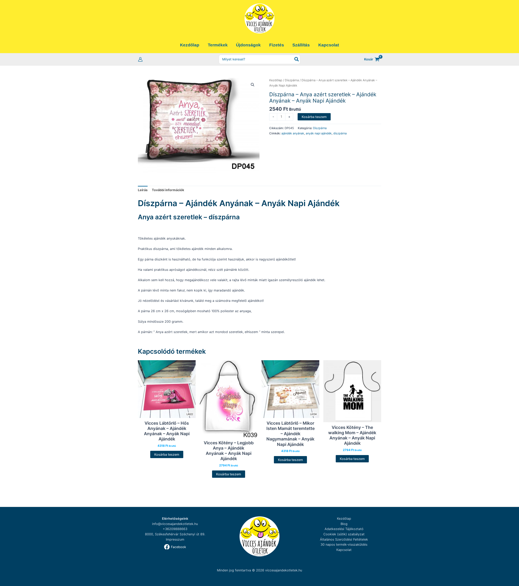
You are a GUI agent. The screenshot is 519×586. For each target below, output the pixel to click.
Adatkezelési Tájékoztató (344, 529)
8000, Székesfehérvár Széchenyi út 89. (175, 534)
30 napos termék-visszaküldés (344, 544)
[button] (252, 84)
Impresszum (175, 539)
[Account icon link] (140, 59)
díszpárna (340, 133)
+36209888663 (175, 529)
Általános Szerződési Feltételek (344, 539)
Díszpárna (292, 80)
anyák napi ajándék (319, 133)
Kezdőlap (275, 80)
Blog (344, 524)
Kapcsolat (344, 550)
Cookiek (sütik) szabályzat (344, 534)
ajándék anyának (292, 133)
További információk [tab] (168, 190)
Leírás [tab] (143, 190)
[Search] (297, 59)
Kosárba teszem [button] (166, 454)
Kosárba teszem (314, 117)
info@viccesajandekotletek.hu (175, 524)
